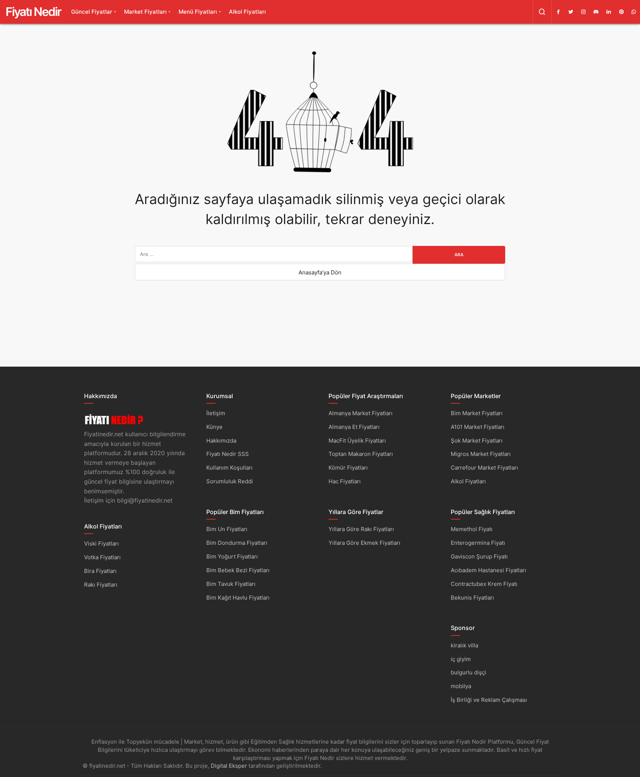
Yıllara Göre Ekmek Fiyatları (364, 542)
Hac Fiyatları (345, 481)
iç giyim (461, 659)
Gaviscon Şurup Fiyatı (479, 556)
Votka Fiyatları (102, 557)
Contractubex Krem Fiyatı (484, 583)
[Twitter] (570, 12)
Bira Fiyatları (100, 570)
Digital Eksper (229, 765)
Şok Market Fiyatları (477, 440)
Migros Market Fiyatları (481, 453)
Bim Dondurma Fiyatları (236, 542)
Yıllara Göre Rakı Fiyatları (361, 529)
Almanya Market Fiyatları (361, 413)
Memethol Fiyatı (472, 529)
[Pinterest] (621, 12)
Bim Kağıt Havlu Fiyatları (238, 597)
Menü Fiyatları (198, 11)
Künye (214, 426)
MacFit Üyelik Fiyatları (357, 440)
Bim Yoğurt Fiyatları (232, 556)
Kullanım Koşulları (229, 467)
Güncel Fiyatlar (91, 11)
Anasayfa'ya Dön (320, 272)
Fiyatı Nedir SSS (227, 453)
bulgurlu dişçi (468, 672)
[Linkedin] (608, 12)
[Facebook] (558, 12)
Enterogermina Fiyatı (478, 542)
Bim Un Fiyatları (226, 529)
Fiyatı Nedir (33, 11)
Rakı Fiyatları (100, 584)
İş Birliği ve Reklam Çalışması (489, 699)
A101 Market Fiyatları (477, 426)
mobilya (461, 686)
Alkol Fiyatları (247, 11)
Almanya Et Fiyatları (354, 426)
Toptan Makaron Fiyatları (361, 453)
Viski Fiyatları (101, 543)
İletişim (215, 413)
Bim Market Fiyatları (477, 413)
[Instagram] (583, 12)
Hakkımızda (221, 440)
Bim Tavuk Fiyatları (231, 583)
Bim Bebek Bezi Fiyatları (238, 570)
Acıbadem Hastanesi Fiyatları (488, 570)
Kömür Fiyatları (348, 467)
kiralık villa (464, 645)
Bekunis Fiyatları (472, 597)
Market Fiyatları (145, 11)
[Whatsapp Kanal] (633, 12)
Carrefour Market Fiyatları (484, 467)
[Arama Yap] (542, 12)
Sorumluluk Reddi (229, 481)
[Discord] (596, 12)
